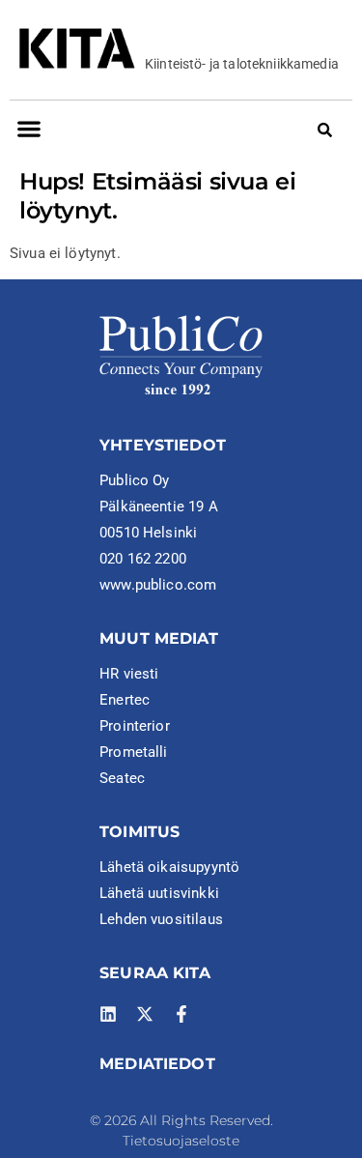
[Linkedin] (108, 1014)
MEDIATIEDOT (157, 1064)
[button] (28, 129)
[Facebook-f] (181, 1014)
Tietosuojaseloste (181, 1140)
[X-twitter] (144, 1014)
